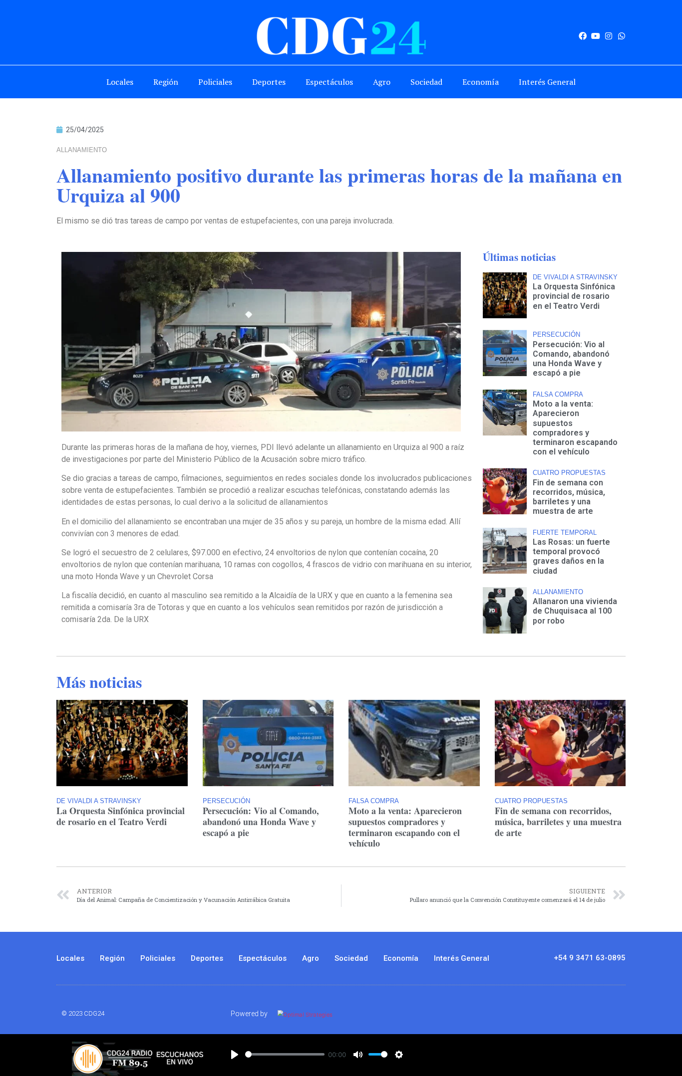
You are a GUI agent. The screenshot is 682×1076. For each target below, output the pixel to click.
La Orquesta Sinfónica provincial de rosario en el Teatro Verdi (574, 296)
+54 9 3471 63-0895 (590, 957)
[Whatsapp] (622, 36)
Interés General (547, 81)
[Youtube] (596, 36)
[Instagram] (609, 36)
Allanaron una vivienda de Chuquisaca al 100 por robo (575, 611)
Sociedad (426, 81)
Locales (119, 81)
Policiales (215, 81)
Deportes (269, 81)
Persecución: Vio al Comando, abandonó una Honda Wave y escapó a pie (571, 359)
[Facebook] (583, 36)
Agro (381, 81)
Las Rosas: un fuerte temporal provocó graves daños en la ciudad (571, 556)
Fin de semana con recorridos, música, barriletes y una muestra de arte (569, 497)
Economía (480, 81)
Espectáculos (329, 81)
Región (165, 81)
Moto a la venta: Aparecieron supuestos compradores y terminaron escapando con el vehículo (575, 427)
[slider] (285, 1054)
